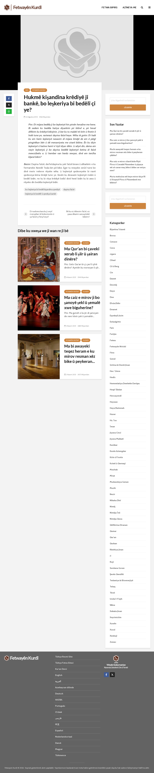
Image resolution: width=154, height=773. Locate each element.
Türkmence (60, 755)
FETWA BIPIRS (109, 7)
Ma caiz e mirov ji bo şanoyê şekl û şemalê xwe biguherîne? (82, 302)
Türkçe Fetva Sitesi (64, 662)
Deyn (112, 291)
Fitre (112, 352)
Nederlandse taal (63, 736)
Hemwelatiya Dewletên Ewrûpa (125, 383)
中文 (57, 724)
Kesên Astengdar (118, 451)
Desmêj (113, 284)
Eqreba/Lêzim (116, 315)
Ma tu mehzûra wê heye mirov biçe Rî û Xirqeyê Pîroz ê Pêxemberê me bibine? (127, 179)
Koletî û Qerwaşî (118, 463)
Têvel (112, 592)
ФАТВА (58, 699)
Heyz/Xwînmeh (117, 408)
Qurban (113, 543)
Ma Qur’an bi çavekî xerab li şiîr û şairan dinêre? (81, 253)
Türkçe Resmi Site (63, 656)
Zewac (113, 642)
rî (110, 555)
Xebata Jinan (116, 611)
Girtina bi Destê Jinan (120, 365)
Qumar (113, 531)
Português (60, 706)
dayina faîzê (68, 189)
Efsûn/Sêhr (115, 303)
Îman (112, 426)
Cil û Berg (114, 266)
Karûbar (113, 445)
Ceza (112, 248)
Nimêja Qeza (116, 518)
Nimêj (112, 506)
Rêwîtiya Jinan (116, 549)
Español (59, 730)
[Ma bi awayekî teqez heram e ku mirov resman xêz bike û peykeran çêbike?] (39, 356)
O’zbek (58, 712)
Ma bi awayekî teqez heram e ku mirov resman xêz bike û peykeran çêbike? (126, 152)
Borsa (113, 235)
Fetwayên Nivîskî (38, 90)
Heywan (114, 402)
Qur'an (113, 537)
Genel (113, 358)
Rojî (112, 562)
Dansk (58, 743)
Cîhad (113, 260)
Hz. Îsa (113, 420)
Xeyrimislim (115, 617)
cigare (113, 254)
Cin (111, 272)
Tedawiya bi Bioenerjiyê (121, 580)
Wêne (112, 605)
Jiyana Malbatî (117, 438)
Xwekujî (113, 635)
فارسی (58, 718)
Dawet (113, 278)
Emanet (113, 309)
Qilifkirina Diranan (119, 525)
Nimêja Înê (115, 512)
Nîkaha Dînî (115, 500)
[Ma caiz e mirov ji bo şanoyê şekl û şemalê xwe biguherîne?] (39, 307)
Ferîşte (113, 334)
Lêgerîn (128, 107)
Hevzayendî (116, 395)
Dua (112, 297)
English (58, 675)
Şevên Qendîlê (117, 574)
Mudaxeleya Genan (119, 482)
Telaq (112, 586)
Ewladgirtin (115, 321)
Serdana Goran (117, 568)
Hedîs (113, 377)
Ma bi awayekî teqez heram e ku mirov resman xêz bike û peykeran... (79, 354)
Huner (86, 243)
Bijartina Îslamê (117, 229)
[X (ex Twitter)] (112, 674)
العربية (58, 681)
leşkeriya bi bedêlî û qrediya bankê (40, 193)
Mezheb (114, 469)
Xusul (112, 629)
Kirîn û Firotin (116, 457)
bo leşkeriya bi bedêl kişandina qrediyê (42, 189)
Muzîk (113, 488)
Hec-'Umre (115, 371)
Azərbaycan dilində (64, 687)
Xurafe (113, 623)
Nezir (112, 494)
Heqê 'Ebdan (116, 389)
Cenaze (113, 241)
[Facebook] (106, 674)
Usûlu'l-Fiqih (116, 599)
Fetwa (113, 340)
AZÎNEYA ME (129, 7)
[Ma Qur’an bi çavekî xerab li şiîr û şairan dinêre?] (39, 259)
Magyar (59, 749)
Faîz (26, 90)
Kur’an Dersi (61, 669)
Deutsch (59, 693)
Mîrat (112, 475)
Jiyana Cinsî (115, 432)
